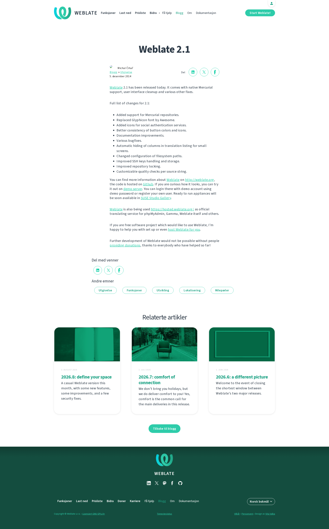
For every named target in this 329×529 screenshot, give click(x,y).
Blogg (179, 13)
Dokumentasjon (206, 13)
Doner (122, 501)
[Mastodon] (164, 483)
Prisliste (140, 13)
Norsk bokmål (259, 501)
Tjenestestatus (164, 513)
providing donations (125, 245)
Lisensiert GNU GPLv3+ (93, 513)
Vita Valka (270, 513)
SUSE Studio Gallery (156, 198)
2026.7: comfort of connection (157, 380)
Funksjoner (108, 13)
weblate (164, 473)
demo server (132, 189)
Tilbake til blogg (164, 429)
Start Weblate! (260, 13)
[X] (156, 483)
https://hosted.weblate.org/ (172, 209)
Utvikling (163, 290)
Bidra (153, 13)
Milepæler (222, 290)
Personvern (247, 513)
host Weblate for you (184, 229)
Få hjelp (167, 13)
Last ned (125, 13)
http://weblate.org (199, 179)
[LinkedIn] (148, 483)
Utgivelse (126, 72)
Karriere (135, 501)
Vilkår (237, 513)
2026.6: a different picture (242, 377)
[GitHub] (180, 483)
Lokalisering (192, 290)
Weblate (86, 12)
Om (189, 13)
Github (148, 184)
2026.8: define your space (86, 377)
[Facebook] (172, 483)
